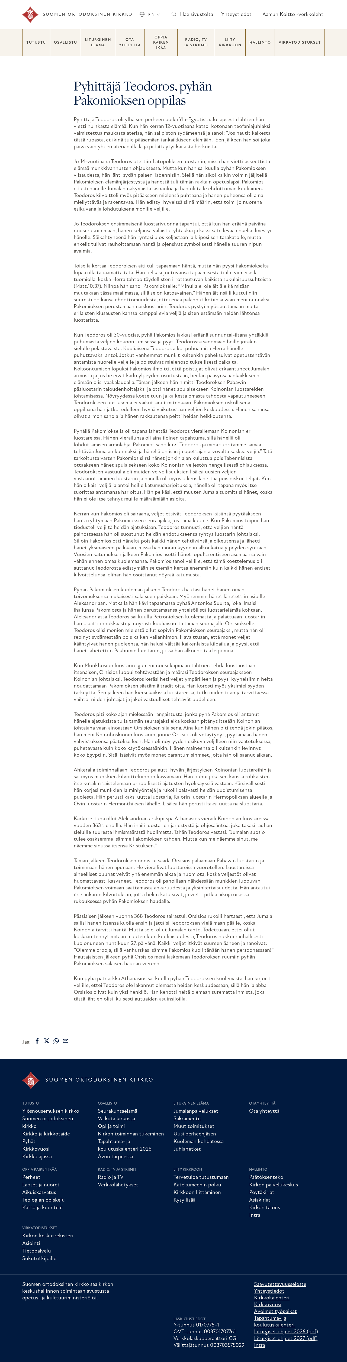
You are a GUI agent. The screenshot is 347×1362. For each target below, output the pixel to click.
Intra (254, 1215)
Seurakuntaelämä (117, 1111)
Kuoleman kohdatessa (199, 1141)
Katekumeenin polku (197, 1185)
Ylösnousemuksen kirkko (50, 1111)
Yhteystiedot (236, 14)
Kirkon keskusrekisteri (47, 1236)
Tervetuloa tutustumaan (201, 1177)
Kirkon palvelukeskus (273, 1185)
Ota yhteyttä (130, 42)
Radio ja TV (111, 1177)
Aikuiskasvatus (39, 1192)
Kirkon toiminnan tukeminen (131, 1134)
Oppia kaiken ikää (161, 42)
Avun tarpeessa (115, 1157)
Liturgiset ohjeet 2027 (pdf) (285, 1338)
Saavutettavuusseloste (280, 1284)
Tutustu (36, 43)
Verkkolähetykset (118, 1185)
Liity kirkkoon (230, 42)
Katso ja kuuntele (42, 1208)
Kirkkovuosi (36, 1149)
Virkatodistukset (300, 43)
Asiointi (31, 1243)
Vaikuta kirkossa (116, 1119)
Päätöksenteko (266, 1177)
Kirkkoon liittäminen (197, 1192)
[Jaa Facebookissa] (37, 1041)
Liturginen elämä (98, 42)
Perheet (31, 1177)
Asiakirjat (260, 1200)
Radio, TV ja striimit (196, 42)
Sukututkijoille (39, 1258)
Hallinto (260, 43)
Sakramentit (187, 1119)
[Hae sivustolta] (173, 15)
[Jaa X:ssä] (47, 1041)
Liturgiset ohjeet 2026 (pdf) (286, 1332)
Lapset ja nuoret (41, 1185)
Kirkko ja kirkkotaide (46, 1134)
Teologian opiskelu (43, 1200)
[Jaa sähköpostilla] (66, 1041)
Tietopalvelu (36, 1251)
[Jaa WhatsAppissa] (56, 1041)
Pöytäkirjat (261, 1192)
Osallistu (65, 43)
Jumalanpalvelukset (196, 1111)
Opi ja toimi (111, 1126)
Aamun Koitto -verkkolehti (293, 14)
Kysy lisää (184, 1200)
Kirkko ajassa (37, 1157)
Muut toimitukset (194, 1126)
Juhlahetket (187, 1149)
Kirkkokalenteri (272, 1298)
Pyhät (29, 1141)
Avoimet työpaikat (275, 1311)
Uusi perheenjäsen (195, 1134)
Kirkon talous (264, 1208)
